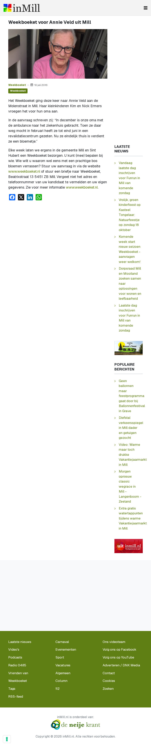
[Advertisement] (57, 233)
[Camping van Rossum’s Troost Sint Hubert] (128, 347)
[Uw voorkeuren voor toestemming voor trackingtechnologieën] (7, 739)
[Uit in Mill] (128, 545)
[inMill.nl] (22, 8)
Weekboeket (17, 85)
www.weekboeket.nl (24, 171)
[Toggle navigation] (145, 8)
